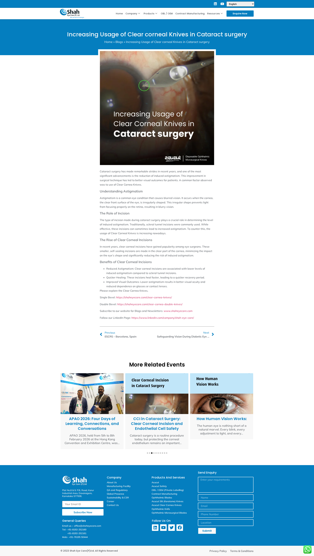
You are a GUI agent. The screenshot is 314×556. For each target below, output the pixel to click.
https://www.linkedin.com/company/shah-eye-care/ (162, 317)
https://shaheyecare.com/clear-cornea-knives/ (144, 297)
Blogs (119, 42)
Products (149, 13)
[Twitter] (171, 527)
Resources (213, 13)
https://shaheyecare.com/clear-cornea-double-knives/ (150, 304)
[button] (147, 453)
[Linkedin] (215, 4)
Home (119, 13)
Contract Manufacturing (190, 13)
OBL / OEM (167, 13)
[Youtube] (222, 4)
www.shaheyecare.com (178, 311)
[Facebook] (179, 527)
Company (131, 13)
